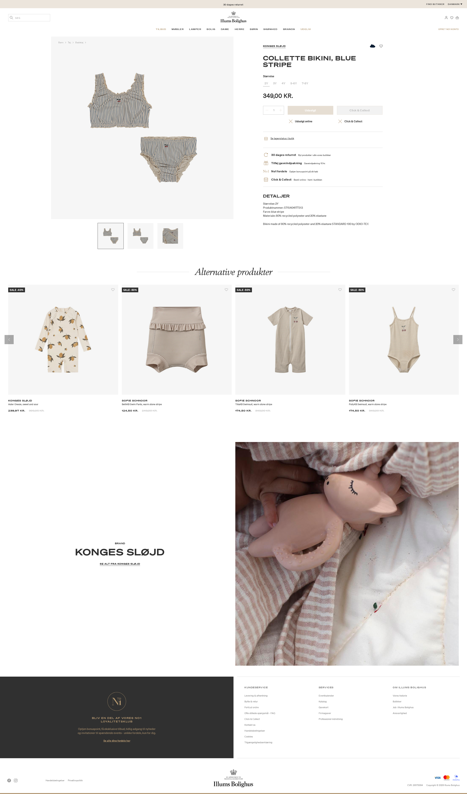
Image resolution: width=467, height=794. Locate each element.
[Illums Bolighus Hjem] (233, 17)
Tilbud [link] (161, 29)
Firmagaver (325, 713)
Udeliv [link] (306, 29)
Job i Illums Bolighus (403, 707)
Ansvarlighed (400, 713)
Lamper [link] (195, 29)
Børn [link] (254, 29)
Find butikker (435, 4)
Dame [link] (225, 29)
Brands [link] (289, 29)
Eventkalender (326, 695)
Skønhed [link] (270, 29)
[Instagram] (16, 780)
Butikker (397, 701)
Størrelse (268, 76)
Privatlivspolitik (75, 780)
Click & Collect (252, 719)
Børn (61, 42)
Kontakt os (249, 724)
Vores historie (400, 695)
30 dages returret (233, 4)
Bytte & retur (251, 701)
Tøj (70, 42)
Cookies (248, 736)
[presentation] (9, 339)
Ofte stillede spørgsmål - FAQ (259, 713)
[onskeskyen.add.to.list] (373, 46)
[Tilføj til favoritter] (113, 289)
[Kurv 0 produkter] (457, 17)
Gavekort (323, 707)
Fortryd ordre (251, 707)
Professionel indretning (331, 719)
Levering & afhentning (256, 695)
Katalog (323, 701)
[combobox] (29, 17)
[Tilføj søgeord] (11, 18)
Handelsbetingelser (254, 730)
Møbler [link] (178, 29)
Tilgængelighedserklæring (258, 742)
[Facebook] (9, 780)
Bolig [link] (211, 29)
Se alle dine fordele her (116, 740)
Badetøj (79, 42)
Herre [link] (240, 29)
